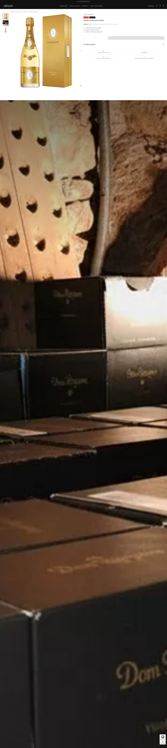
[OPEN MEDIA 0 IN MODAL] (81, 86)
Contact (85, 6)
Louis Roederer (89, 14)
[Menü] (165, 735)
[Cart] (163, 6)
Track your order (96, 6)
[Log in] (160, 6)
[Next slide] (164, 474)
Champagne (63, 6)
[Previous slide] (3, 474)
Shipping (103, 24)
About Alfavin (74, 6)
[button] (151, 6)
